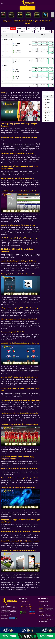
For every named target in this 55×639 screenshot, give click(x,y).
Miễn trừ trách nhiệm (26, 606)
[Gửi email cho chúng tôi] (16, 618)
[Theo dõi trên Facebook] (10, 618)
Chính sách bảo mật (26, 608)
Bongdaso (3, 92)
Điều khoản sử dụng (26, 604)
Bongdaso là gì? (25, 601)
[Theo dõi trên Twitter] (14, 618)
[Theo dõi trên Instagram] (12, 618)
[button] (2, 3)
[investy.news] (27, 3)
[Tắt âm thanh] (53, 31)
